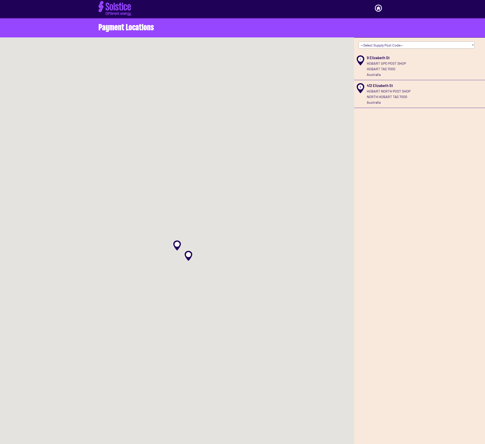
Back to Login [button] (378, 8)
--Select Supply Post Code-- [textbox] (382, 45)
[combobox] (416, 45)
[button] (188, 256)
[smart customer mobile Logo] (115, 9)
